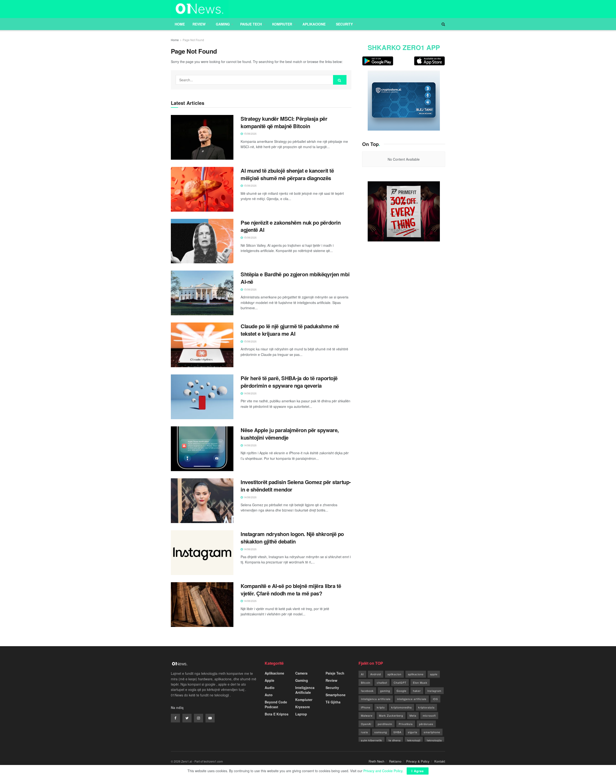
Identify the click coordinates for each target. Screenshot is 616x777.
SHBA (397, 732)
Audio (270, 687)
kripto (381, 707)
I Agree (417, 771)
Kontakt (439, 761)
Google (401, 691)
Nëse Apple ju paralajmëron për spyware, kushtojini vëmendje (290, 433)
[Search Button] (339, 80)
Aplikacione (314, 24)
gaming (385, 691)
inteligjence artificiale (411, 699)
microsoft (429, 715)
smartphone (432, 732)
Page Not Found (193, 40)
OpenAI (366, 724)
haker (417, 691)
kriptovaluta (426, 707)
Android (375, 674)
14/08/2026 (250, 393)
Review (198, 24)
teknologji (413, 740)
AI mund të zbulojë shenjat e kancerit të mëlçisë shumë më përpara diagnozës (287, 174)
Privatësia (406, 724)
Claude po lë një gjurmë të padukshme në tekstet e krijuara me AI (290, 329)
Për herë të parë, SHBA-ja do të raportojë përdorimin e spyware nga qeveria (289, 381)
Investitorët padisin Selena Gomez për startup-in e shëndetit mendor (296, 485)
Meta (413, 715)
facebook (367, 691)
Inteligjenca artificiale (376, 699)
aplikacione (416, 674)
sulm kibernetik (371, 740)
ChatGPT (400, 682)
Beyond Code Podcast (276, 704)
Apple (269, 680)
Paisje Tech (251, 24)
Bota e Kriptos (277, 714)
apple (433, 674)
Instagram (434, 691)
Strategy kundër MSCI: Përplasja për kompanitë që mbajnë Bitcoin (284, 122)
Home (180, 24)
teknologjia (434, 740)
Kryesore (302, 706)
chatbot (382, 682)
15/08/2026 (250, 133)
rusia (364, 732)
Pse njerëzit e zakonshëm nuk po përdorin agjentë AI (290, 226)
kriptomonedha (401, 707)
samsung (380, 732)
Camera (301, 673)
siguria (412, 732)
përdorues (426, 724)
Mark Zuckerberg (391, 715)
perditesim (385, 724)
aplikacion (394, 674)
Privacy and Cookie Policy (382, 770)
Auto (269, 694)
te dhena (395, 740)
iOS (435, 699)
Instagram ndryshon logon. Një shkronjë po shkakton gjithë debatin (292, 537)
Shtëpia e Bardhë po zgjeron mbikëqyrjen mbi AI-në (295, 277)
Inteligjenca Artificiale (304, 690)
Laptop (301, 714)
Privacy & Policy (418, 761)
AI (362, 674)
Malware (366, 715)
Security (344, 24)
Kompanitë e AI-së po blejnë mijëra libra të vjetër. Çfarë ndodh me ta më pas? (291, 589)
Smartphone (336, 694)
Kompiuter (282, 24)
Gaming (223, 24)
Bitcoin (365, 682)
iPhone (365, 707)
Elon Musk (420, 682)
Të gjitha (333, 702)
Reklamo (395, 761)
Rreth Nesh (376, 761)
